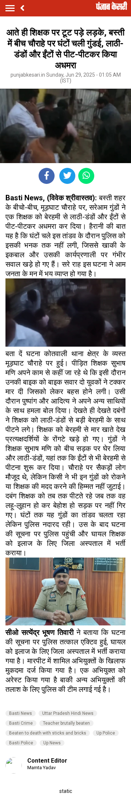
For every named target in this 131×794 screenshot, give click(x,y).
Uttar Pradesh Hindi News (68, 713)
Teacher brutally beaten (66, 723)
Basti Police (21, 742)
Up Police (105, 733)
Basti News (20, 713)
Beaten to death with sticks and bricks (47, 733)
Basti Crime (21, 723)
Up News (52, 742)
